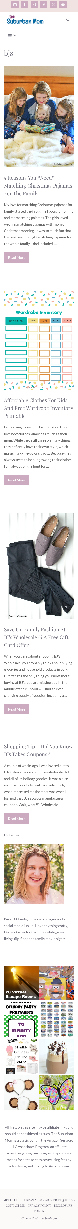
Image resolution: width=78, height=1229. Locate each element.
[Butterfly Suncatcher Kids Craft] (56, 1093)
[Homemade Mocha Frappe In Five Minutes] (56, 1057)
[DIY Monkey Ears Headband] (21, 1093)
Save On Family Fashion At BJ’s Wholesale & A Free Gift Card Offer (36, 637)
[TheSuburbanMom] (25, 20)
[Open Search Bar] (68, 20)
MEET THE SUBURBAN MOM (22, 1200)
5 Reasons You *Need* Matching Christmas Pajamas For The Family (38, 185)
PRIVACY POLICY (39, 1205)
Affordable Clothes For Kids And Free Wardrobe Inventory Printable (38, 408)
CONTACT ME (15, 1205)
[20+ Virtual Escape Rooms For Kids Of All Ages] (21, 984)
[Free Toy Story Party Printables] (21, 1020)
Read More (16, 257)
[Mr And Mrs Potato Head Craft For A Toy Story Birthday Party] (56, 984)
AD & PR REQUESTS (59, 1200)
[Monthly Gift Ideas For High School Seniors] (21, 1057)
